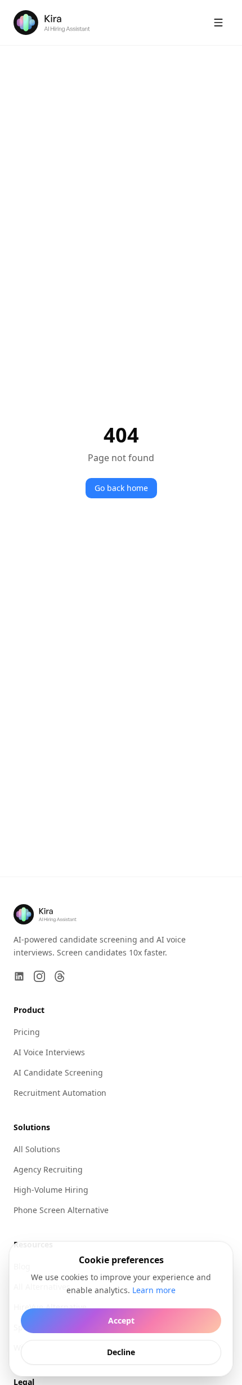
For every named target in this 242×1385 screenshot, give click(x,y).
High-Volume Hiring (51, 1189)
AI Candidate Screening (58, 1072)
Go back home (121, 488)
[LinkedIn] (19, 976)
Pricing (27, 1031)
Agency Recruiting (48, 1169)
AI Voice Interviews (49, 1052)
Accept (121, 1320)
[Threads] (59, 976)
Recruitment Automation (60, 1092)
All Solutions (37, 1149)
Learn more (154, 1289)
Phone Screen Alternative (61, 1210)
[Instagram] (39, 976)
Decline (121, 1351)
